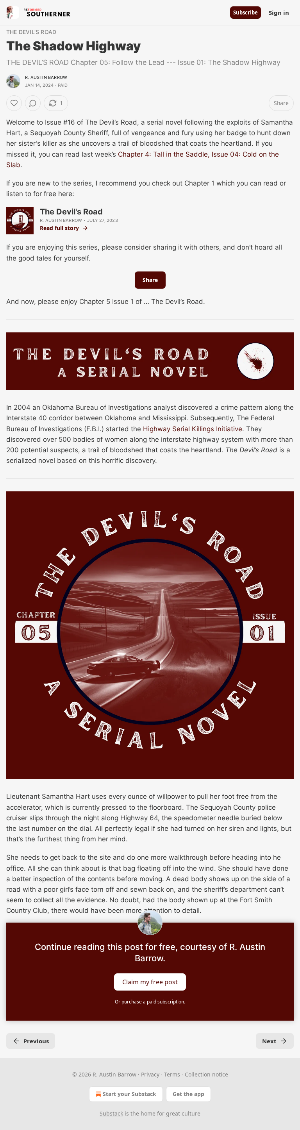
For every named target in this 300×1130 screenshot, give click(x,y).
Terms (172, 1074)
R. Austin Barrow (46, 77)
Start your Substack (129, 1094)
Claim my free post (150, 981)
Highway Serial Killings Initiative (192, 429)
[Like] (14, 103)
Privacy (150, 1074)
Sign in (279, 12)
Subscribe (245, 12)
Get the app (188, 1094)
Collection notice (206, 1074)
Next (269, 1041)
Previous (36, 1041)
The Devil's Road (31, 32)
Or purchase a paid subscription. (150, 1001)
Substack (111, 1113)
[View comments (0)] (33, 103)
